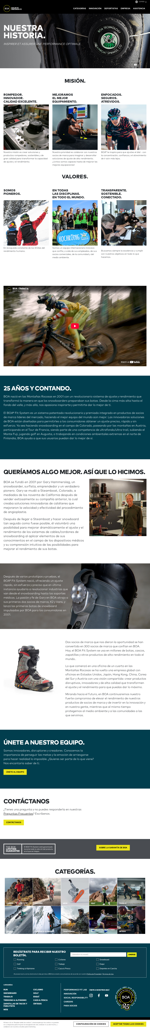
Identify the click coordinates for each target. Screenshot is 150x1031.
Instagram (91, 995)
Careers (68, 1002)
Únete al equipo (15, 772)
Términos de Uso (107, 974)
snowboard (10, 993)
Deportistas (111, 8)
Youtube (106, 995)
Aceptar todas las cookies (128, 1024)
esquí (36, 997)
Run (6, 990)
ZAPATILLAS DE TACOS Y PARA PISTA (15, 1005)
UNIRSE (131, 955)
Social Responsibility (76, 998)
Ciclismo (38, 990)
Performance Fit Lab (75, 990)
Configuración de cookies (91, 1024)
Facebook (99, 995)
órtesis (37, 1004)
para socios (70, 1006)
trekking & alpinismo (15, 1000)
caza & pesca (40, 1000)
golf (36, 993)
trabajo (8, 997)
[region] (75, 1025)
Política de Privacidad (94, 974)
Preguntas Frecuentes (18, 813)
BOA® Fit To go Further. (18, 9)
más (6, 1010)
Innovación (70, 994)
